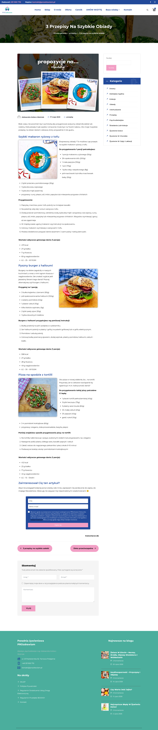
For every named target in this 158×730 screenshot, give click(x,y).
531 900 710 (16, 2)
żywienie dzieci (116, 131)
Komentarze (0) (92, 536)
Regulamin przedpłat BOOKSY (32, 698)
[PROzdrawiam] (7, 10)
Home (38, 10)
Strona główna (60, 33)
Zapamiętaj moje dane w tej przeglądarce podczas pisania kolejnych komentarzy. (56, 583)
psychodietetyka (116, 120)
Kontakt (128, 10)
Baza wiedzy (112, 10)
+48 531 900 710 (28, 663)
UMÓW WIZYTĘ (94, 10)
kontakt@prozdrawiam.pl (43, 2)
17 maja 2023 (55, 117)
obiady (113, 104)
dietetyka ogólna (117, 94)
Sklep (47, 10)
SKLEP (22, 682)
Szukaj (109, 58)
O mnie (57, 10)
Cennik (78, 10)
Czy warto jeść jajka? (121, 690)
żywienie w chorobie (118, 136)
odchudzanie (115, 110)
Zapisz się (58, 525)
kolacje (113, 99)
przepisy (73, 33)
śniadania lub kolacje (119, 125)
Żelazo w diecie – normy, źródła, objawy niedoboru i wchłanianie (123, 654)
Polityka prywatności (28, 686)
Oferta (68, 10)
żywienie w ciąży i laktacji (121, 141)
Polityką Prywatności (37, 520)
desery (112, 89)
